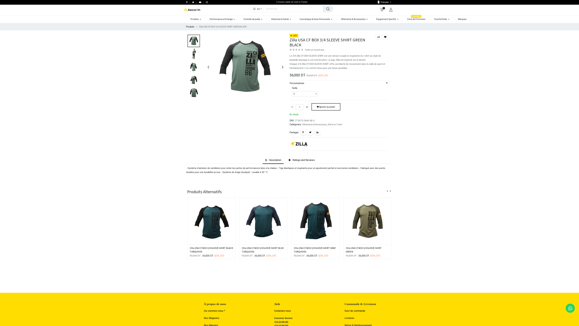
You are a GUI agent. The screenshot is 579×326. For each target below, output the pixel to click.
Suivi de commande (355, 310)
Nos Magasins (211, 318)
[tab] (273, 160)
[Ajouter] (307, 107)
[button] (257, 9)
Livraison (349, 318)
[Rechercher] (328, 9)
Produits (190, 27)
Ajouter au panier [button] (327, 106)
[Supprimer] (292, 107)
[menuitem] (416, 19)
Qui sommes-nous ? (214, 310)
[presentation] (208, 67)
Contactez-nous (282, 310)
